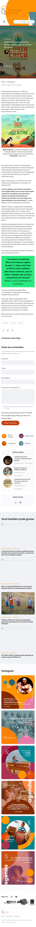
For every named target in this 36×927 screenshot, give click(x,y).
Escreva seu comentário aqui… (11, 387)
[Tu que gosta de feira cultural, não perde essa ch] (18, 797)
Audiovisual (10, 82)
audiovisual (14, 59)
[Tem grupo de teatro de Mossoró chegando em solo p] (18, 692)
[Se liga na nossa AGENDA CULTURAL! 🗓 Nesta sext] (18, 868)
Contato (17, 916)
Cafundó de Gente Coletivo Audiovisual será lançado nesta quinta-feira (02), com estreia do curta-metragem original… (17, 553)
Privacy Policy (15, 415)
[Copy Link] (12, 66)
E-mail (3, 368)
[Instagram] (11, 897)
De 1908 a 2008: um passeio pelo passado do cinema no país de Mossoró (17, 656)
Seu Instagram (5, 378)
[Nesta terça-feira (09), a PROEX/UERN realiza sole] (18, 727)
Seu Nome (4, 359)
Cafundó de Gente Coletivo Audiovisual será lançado (22, 458)
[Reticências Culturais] (11, 10)
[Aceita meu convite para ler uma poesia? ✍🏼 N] (18, 762)
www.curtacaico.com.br (8, 111)
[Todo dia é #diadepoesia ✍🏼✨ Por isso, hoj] (18, 832)
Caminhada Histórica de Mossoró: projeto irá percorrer (22, 481)
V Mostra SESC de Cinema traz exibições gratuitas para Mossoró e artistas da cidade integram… (17, 622)
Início (3, 916)
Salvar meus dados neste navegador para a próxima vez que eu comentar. (18, 407)
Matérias (9, 916)
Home (3, 82)
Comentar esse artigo (15, 56)
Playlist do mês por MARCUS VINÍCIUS (20, 469)
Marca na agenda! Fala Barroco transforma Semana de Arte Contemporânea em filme (16, 587)
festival (13, 62)
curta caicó (22, 59)
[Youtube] (16, 897)
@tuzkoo (13, 922)
